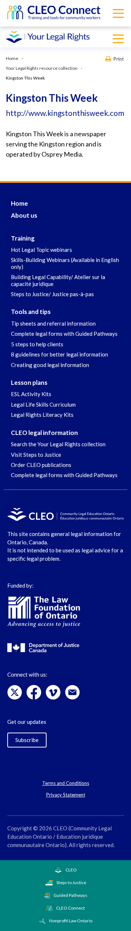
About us (24, 215)
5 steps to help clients (37, 344)
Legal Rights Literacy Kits (42, 414)
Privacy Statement (65, 795)
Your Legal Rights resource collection (42, 68)
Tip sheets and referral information (53, 323)
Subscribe (27, 740)
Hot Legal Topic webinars (41, 249)
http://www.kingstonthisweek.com (65, 112)
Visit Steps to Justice (36, 454)
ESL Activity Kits (31, 394)
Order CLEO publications (41, 465)
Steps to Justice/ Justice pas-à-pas (52, 294)
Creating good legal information (50, 365)
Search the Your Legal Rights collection (58, 444)
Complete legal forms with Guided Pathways (64, 333)
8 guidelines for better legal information (59, 354)
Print (119, 58)
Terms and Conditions (65, 783)
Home (12, 58)
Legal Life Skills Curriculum (43, 404)
